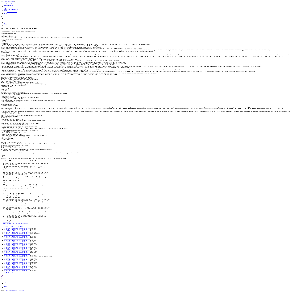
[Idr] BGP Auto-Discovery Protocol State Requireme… (17, 226)
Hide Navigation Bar (9, 272)
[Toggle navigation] (14, 1)
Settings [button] (5, 10)
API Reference (14, 9)
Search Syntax (7, 9)
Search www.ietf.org (9, 3)
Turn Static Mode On (12, 12)
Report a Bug (8, 290)
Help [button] (5, 8)
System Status (21, 290)
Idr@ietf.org (6, 222)
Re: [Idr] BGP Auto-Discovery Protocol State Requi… (17, 228)
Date (5, 19)
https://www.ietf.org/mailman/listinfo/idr (15, 223)
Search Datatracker (8, 5)
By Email (14, 290)
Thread (5, 24)
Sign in (5, 13)
